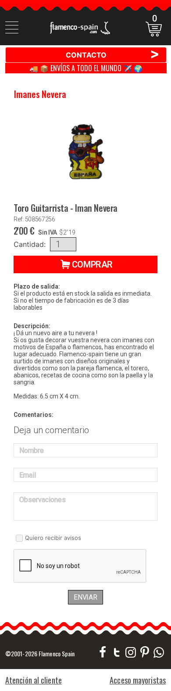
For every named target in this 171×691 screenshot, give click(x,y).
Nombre (31, 450)
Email (27, 475)
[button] (85, 264)
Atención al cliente (33, 680)
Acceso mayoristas (138, 680)
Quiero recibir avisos (53, 537)
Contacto (113, 54)
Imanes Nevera (40, 94)
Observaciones (42, 500)
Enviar (85, 597)
